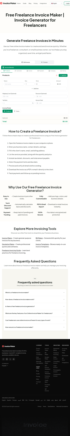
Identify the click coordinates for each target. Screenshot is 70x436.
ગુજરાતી (64, 400)
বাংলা (45, 400)
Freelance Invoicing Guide (11, 250)
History (64, 70)
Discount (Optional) (41, 93)
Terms (44, 406)
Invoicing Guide (64, 349)
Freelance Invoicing (56, 353)
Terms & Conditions (39, 353)
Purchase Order (47, 385)
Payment (41, 70)
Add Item (63, 75)
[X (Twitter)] (10, 359)
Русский (37, 400)
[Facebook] (13, 359)
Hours (17, 111)
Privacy (39, 406)
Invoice (30, 70)
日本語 (48, 400)
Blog (30, 3)
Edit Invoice (26, 62)
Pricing (35, 3)
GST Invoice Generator (47, 367)
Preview (45, 62)
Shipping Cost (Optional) (9, 93)
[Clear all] (56, 75)
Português (31, 400)
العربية (19, 400)
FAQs (37, 379)
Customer (19, 70)
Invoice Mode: (6, 108)
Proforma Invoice (47, 376)
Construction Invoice (57, 375)
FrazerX (4, 365)
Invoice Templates (42, 244)
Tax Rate (4, 100)
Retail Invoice (55, 358)
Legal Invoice (55, 366)
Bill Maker (39, 238)
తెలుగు (56, 400)
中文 (26, 400)
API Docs (63, 359)
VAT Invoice (47, 389)
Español (9, 400)
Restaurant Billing (56, 349)
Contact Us (38, 382)
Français (14, 400)
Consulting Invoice (56, 362)
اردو (42, 400)
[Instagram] (3, 359)
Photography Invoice (57, 370)
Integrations (43, 3)
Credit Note (46, 381)
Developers (65, 355)
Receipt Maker (47, 358)
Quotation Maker (8, 244)
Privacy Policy (38, 349)
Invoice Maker (7, 238)
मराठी (60, 400)
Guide (24, 3)
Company (52, 70)
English (4, 400)
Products (7, 70)
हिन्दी (23, 400)
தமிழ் (52, 400)
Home (18, 3)
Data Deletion (38, 358)
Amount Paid (39, 100)
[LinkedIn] (6, 359)
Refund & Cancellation (39, 362)
